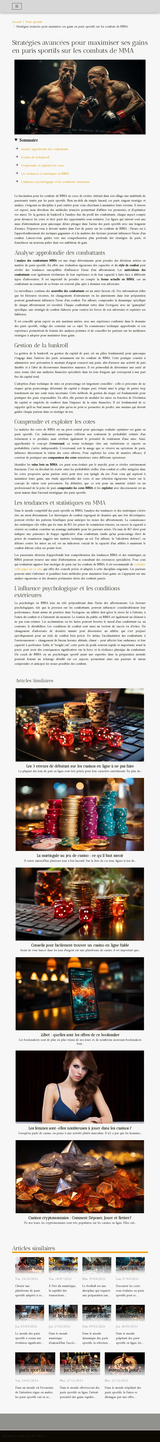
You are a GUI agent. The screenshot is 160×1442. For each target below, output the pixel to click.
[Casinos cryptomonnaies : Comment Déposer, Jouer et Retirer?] (80, 1176)
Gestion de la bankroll (35, 157)
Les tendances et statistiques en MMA (45, 174)
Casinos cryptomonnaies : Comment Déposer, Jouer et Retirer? (80, 1218)
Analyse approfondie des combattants (44, 149)
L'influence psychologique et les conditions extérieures (55, 182)
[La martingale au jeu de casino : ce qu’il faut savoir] (80, 814)
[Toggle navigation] (17, 6)
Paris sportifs (34, 22)
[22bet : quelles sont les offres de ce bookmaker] (80, 993)
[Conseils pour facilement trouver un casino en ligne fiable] (80, 904)
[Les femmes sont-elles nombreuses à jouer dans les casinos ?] (80, 1087)
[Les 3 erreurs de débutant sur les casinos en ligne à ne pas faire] (80, 725)
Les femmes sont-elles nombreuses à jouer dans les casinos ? (80, 1128)
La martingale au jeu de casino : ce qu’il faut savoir (80, 855)
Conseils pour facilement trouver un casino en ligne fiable (80, 945)
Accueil (16, 22)
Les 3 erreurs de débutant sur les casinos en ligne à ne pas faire (80, 766)
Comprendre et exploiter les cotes (42, 165)
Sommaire (28, 140)
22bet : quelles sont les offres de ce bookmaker (80, 1035)
